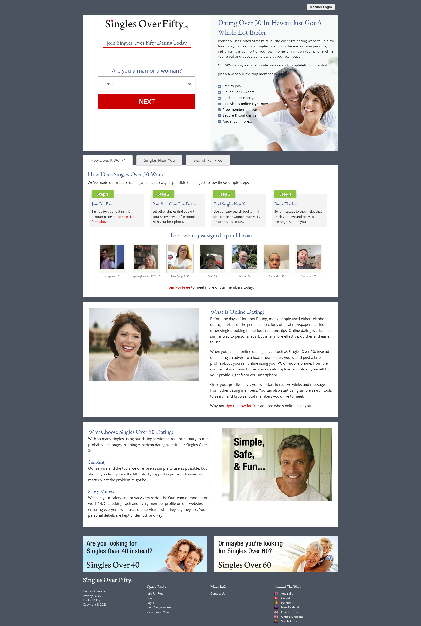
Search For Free (208, 160)
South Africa (289, 621)
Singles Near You (159, 160)
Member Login (321, 7)
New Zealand (290, 607)
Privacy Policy (92, 596)
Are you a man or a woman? (147, 70)
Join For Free (155, 593)
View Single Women (160, 607)
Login (150, 603)
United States (290, 612)
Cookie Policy (92, 600)
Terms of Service (94, 591)
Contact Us (217, 593)
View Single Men (158, 612)
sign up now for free (242, 405)
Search (151, 598)
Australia (287, 593)
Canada (286, 598)
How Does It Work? (107, 160)
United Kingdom (292, 617)
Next (147, 101)
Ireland (286, 603)
